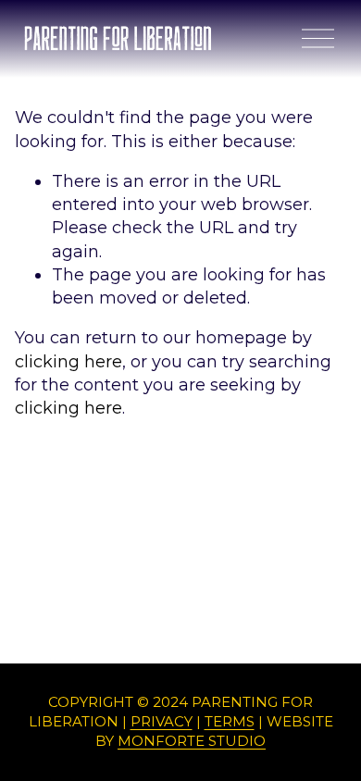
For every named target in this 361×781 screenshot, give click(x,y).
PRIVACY (162, 721)
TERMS (230, 721)
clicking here (68, 362)
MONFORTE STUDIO (192, 741)
